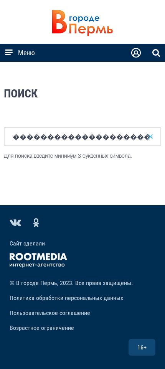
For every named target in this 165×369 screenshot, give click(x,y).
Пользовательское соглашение (50, 312)
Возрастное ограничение (42, 327)
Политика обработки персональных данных (66, 297)
